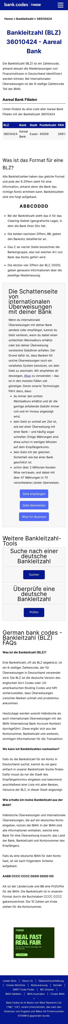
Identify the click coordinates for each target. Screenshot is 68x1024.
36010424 (44, 19)
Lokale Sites (9, 980)
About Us (27, 980)
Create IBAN (57, 993)
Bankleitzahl (24, 19)
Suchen (34, 574)
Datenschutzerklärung (51, 980)
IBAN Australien (36, 993)
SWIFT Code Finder (23, 989)
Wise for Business (34, 517)
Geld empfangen (34, 494)
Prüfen (34, 612)
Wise (27, 376)
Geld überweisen (34, 505)
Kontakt (57, 985)
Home (8, 19)
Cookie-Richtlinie (15, 985)
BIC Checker (47, 989)
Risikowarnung (39, 985)
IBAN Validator (13, 993)
